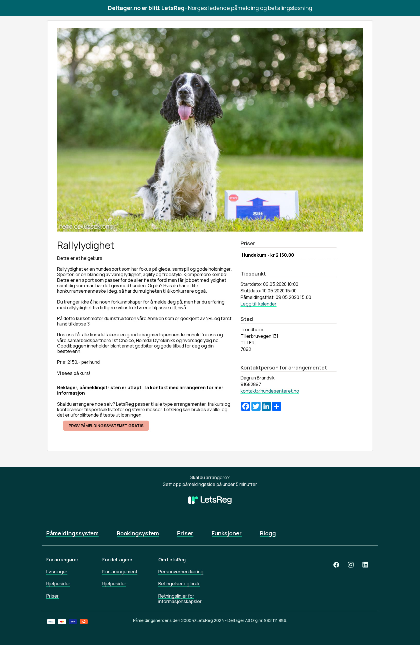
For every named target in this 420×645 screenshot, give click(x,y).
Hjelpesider (58, 583)
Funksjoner (227, 533)
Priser (185, 533)
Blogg (268, 533)
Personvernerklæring (180, 571)
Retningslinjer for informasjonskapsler (180, 598)
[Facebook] (336, 564)
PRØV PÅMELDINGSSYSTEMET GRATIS (106, 425)
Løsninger (56, 571)
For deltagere (117, 559)
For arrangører (62, 559)
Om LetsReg (172, 559)
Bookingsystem (138, 533)
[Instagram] (351, 564)
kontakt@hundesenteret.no (270, 391)
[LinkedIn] (365, 564)
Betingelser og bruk (179, 583)
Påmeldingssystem (72, 533)
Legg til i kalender (259, 304)
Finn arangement (119, 571)
